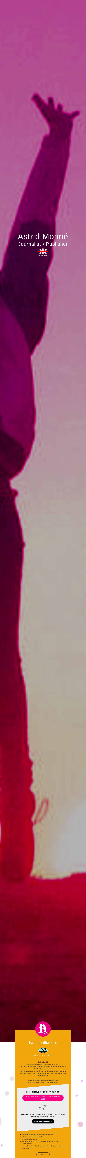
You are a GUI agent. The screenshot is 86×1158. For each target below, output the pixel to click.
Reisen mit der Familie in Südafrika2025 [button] (44, 1098)
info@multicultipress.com (43, 1121)
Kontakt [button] (43, 1154)
